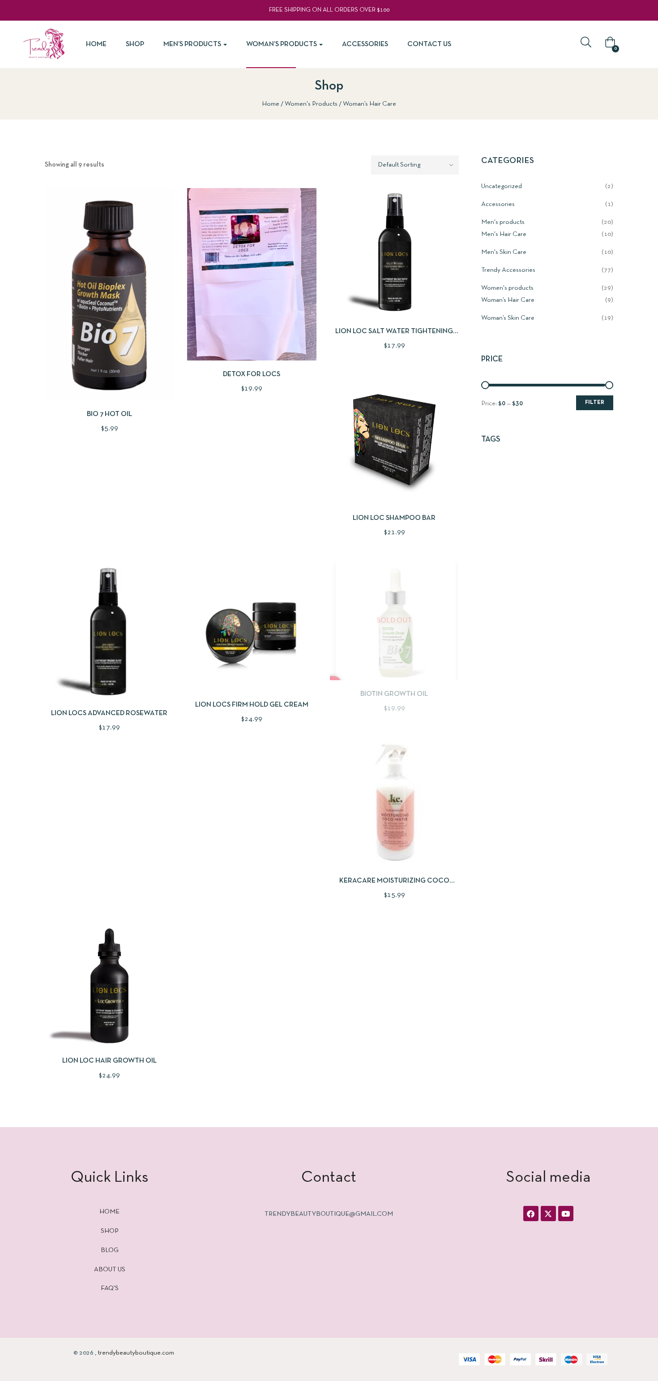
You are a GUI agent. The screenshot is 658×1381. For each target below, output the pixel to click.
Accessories (365, 44)
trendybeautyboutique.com (136, 1353)
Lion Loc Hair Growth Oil (109, 1061)
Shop (135, 44)
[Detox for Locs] (251, 274)
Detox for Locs (251, 374)
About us (109, 1269)
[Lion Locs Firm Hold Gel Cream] (251, 626)
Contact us (429, 44)
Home (96, 44)
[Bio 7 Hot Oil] (109, 294)
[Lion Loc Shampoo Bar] (394, 439)
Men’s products (192, 44)
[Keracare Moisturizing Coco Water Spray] (394, 802)
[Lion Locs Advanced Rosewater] (109, 630)
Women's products (311, 104)
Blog (110, 1250)
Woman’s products (282, 44)
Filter (594, 402)
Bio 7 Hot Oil (109, 414)
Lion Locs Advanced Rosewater (109, 713)
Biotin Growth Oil (394, 694)
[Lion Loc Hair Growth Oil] (109, 986)
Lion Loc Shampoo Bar (394, 518)
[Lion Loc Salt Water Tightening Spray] (394, 252)
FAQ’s (110, 1288)
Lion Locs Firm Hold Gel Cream (251, 705)
